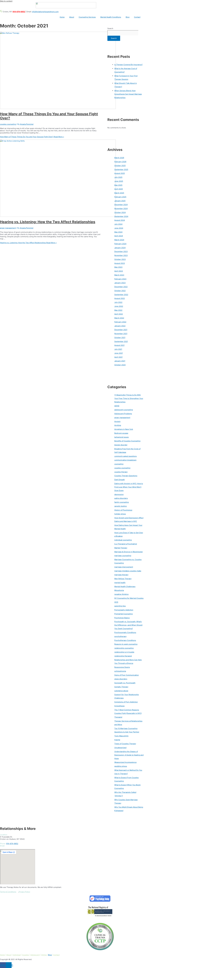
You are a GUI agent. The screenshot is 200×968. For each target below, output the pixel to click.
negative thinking (121, 594)
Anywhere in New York (123, 429)
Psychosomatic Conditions (125, 632)
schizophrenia (120, 671)
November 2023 (121, 255)
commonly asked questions (125, 456)
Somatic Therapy (121, 687)
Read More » (32, 137)
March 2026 (119, 158)
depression (119, 494)
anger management (8, 228)
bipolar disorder (120, 445)
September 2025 (121, 169)
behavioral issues (121, 437)
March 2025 (119, 193)
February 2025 (120, 197)
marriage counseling (122, 555)
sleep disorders (120, 679)
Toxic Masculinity (121, 736)
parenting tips (120, 606)
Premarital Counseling (123, 614)
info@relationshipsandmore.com (45, 12)
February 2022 (120, 322)
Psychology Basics (122, 618)
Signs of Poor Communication (126, 675)
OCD (116, 602)
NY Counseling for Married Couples (129, 598)
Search (110, 28)
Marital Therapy (120, 548)
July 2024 (118, 224)
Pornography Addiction (123, 610)
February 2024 (120, 244)
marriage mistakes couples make (127, 571)
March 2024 (119, 240)
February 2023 (120, 279)
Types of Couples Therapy (125, 744)
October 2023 (120, 259)
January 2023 (120, 283)
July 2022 (118, 302)
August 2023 (119, 263)
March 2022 (119, 318)
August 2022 (119, 298)
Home (62, 17)
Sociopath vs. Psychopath (124, 683)
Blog (127, 17)
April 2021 (118, 357)
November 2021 (120, 333)
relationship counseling (124, 648)
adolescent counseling (123, 410)
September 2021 (121, 341)
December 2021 (120, 330)
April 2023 (118, 271)
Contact (137, 17)
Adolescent (35, 955)
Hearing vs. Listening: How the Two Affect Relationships (47, 222)
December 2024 (121, 204)
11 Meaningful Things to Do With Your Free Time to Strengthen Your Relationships (128, 398)
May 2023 (118, 267)
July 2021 (118, 349)
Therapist (118, 717)
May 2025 (118, 185)
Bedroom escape (121, 433)
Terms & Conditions (8, 892)
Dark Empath (119, 479)
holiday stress (120, 514)
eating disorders (121, 498)
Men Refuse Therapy (122, 579)
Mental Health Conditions (110, 17)
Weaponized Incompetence (125, 762)
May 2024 (118, 232)
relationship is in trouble (124, 652)
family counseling (121, 502)
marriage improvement (123, 567)
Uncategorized (120, 747)
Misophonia (119, 590)
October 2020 (120, 365)
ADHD (116, 406)
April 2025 (118, 189)
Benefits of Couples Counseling (127, 441)
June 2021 (118, 353)
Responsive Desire (122, 667)
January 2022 (119, 326)
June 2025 (118, 181)
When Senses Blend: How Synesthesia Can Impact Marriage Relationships (128, 94)
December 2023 (121, 251)
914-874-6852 (12, 843)
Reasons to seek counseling (125, 644)
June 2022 (118, 306)
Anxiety (117, 421)
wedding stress (120, 766)
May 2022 (118, 310)
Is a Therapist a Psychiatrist (125, 544)
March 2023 (119, 275)
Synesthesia (119, 706)
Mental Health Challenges (124, 586)
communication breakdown (125, 460)
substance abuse (121, 691)
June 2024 (118, 228)
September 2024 (121, 216)
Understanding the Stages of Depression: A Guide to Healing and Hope (129, 755)
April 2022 (118, 314)
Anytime (117, 425)
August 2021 (119, 345)
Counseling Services (87, 17)
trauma (117, 740)
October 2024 (120, 212)
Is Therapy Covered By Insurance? (128, 64)
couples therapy (121, 472)
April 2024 (118, 236)
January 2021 (119, 361)
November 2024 (121, 208)
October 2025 (120, 165)
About (71, 17)
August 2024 (119, 220)
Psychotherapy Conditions (125, 640)
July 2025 (118, 177)
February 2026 (120, 162)
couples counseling (8, 124)
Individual (17, 955)
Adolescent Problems (123, 413)
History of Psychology (123, 510)
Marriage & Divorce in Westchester (128, 552)
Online (44, 955)
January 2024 (120, 248)
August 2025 (119, 173)
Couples (25, 955)
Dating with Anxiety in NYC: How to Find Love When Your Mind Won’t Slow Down (128, 487)
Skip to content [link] (6, 1)
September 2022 (121, 294)
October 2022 (120, 291)
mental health (119, 582)
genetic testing (120, 506)
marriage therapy (121, 575)
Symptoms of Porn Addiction (126, 702)
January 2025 (119, 201)
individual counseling (123, 540)
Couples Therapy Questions (125, 476)
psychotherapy (120, 636)
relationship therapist (123, 656)
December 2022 (121, 287)
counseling (118, 464)
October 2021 (119, 337)
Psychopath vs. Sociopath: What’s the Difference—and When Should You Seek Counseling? (128, 625)
